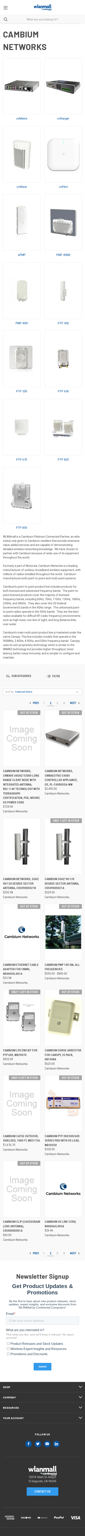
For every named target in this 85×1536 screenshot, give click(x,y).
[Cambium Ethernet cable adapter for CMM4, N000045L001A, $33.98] (22, 932)
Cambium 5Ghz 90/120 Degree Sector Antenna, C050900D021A (62, 883)
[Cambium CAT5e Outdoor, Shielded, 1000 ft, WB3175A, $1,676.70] (22, 1103)
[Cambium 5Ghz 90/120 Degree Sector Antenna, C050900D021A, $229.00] (63, 846)
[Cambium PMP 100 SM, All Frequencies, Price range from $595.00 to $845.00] (63, 932)
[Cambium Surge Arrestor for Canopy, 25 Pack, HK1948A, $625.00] (63, 1017)
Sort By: (9, 691)
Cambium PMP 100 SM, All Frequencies (62, 967)
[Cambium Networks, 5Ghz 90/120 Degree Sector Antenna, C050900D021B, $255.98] (22, 846)
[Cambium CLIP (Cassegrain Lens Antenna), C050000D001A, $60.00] (22, 1189)
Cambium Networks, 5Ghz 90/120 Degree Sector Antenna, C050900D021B (21, 883)
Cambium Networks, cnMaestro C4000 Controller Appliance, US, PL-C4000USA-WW (61, 777)
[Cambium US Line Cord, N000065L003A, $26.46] (63, 1189)
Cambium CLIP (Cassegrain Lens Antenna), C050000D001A (21, 1226)
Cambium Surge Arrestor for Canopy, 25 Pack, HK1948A (63, 1055)
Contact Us (42, 1491)
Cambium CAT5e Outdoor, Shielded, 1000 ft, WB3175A (21, 1138)
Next (73, 703)
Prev (35, 703)
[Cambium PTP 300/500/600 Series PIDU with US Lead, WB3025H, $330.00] (63, 1103)
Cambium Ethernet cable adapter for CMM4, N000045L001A (21, 969)
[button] (22, 676)
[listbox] (47, 692)
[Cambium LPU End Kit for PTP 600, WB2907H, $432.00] (22, 1017)
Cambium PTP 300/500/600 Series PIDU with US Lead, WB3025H (62, 1140)
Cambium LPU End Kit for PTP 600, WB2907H (20, 1053)
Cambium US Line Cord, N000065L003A (60, 1224)
